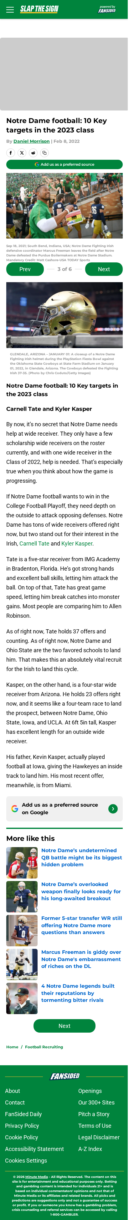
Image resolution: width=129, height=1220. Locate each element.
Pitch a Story (94, 1114)
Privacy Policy (22, 1125)
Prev (25, 269)
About (12, 1091)
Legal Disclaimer (99, 1137)
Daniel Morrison (31, 141)
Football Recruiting (44, 1047)
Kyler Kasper (76, 543)
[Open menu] (10, 9)
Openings (90, 1091)
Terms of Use (94, 1125)
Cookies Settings (26, 1160)
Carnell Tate (34, 543)
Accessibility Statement (34, 1149)
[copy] (44, 152)
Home (12, 1047)
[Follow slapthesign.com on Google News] (113, 809)
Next (104, 269)
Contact (15, 1102)
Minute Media (36, 1177)
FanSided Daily (23, 1114)
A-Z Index (90, 1149)
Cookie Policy (21, 1137)
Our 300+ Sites (96, 1102)
